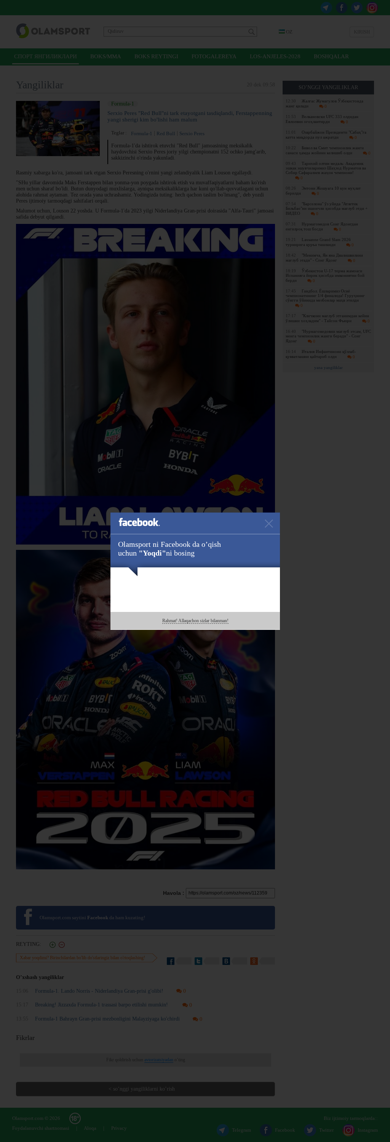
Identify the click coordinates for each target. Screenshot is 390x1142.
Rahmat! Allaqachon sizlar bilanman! (195, 620)
